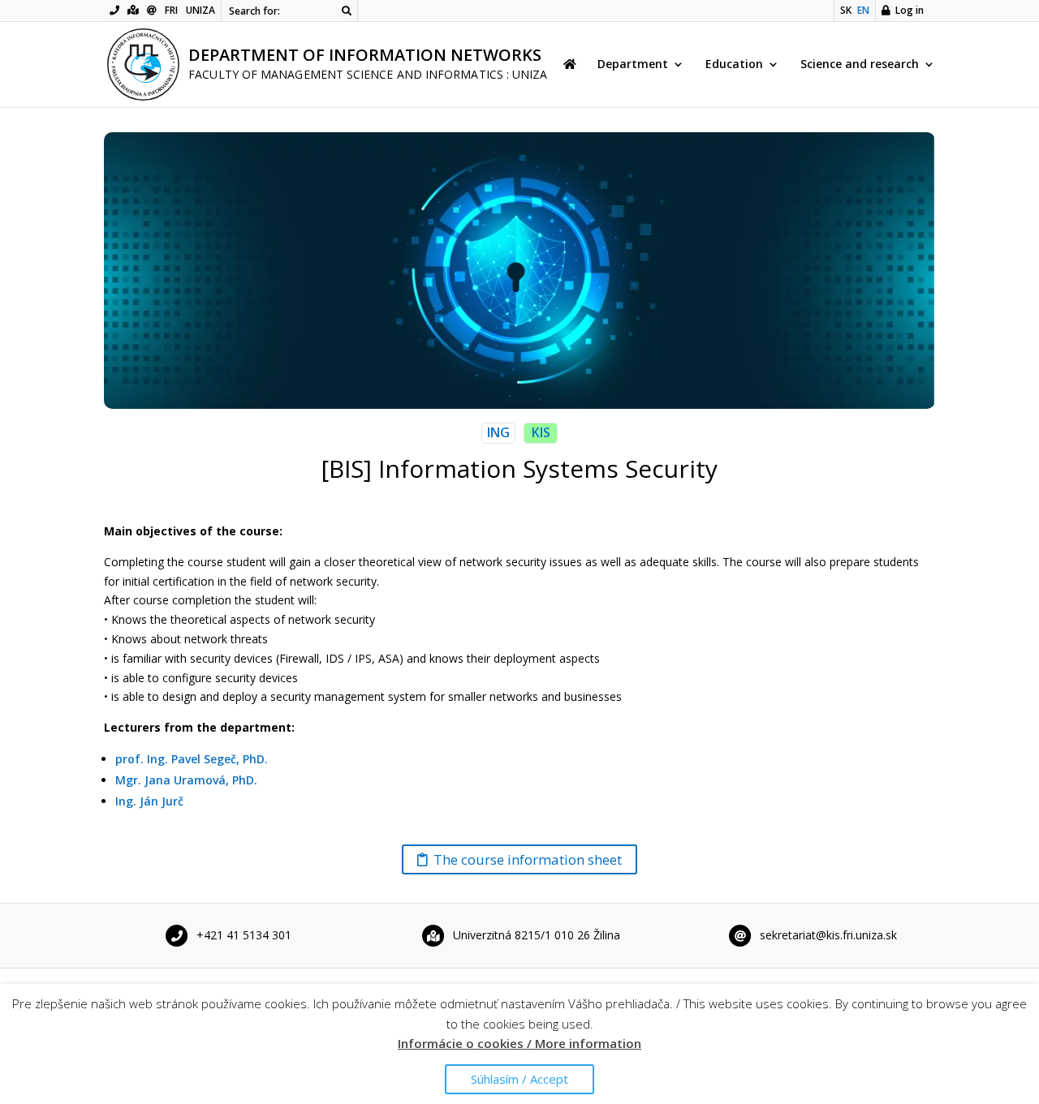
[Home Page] (569, 82)
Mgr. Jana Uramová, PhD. (186, 780)
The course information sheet (527, 859)
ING (498, 432)
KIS (541, 432)
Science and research (859, 64)
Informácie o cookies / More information (519, 1043)
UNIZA (200, 10)
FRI (171, 10)
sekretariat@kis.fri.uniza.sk (828, 934)
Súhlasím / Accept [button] (519, 1079)
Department (632, 64)
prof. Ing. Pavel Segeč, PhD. (191, 759)
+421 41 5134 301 (243, 934)
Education (734, 64)
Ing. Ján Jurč (149, 801)
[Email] (152, 10)
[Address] (133, 10)
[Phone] (114, 10)
